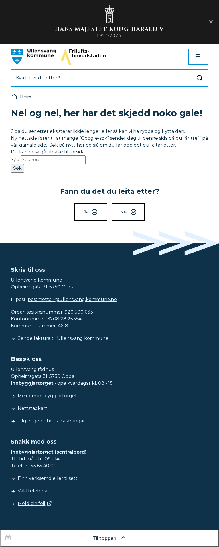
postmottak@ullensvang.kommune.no (72, 299)
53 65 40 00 (44, 465)
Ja (86, 212)
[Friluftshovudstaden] (83, 57)
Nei (124, 212)
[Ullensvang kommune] (33, 57)
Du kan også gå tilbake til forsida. (48, 152)
